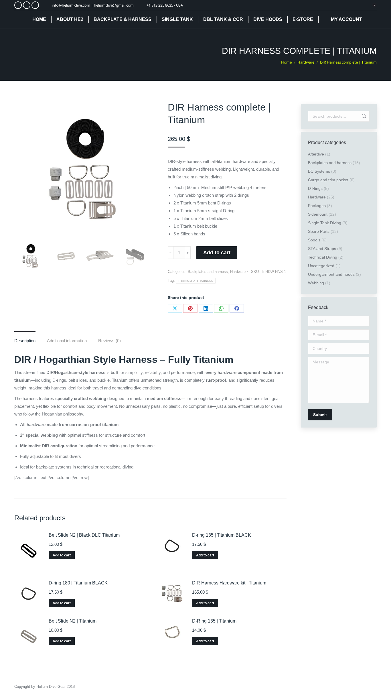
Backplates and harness (208, 271)
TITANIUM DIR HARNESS (196, 280)
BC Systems (319, 171)
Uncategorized (321, 265)
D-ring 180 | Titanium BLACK (78, 582)
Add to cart (216, 252)
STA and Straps (322, 248)
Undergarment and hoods (331, 274)
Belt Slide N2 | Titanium (72, 621)
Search (363, 116)
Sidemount (317, 214)
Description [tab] (24, 340)
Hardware (238, 271)
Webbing (316, 283)
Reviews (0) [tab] (109, 340)
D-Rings (315, 188)
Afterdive (316, 154)
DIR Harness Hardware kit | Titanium (229, 582)
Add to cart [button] (62, 555)
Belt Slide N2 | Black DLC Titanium (84, 535)
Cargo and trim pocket (328, 180)
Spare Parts (318, 231)
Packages (317, 205)
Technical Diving (322, 257)
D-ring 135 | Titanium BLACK (221, 535)
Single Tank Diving (324, 222)
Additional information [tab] (67, 340)
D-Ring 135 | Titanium (214, 621)
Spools (314, 240)
